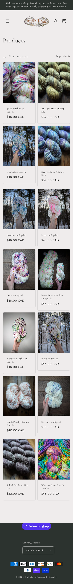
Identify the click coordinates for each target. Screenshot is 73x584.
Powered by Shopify (46, 577)
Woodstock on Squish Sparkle (52, 487)
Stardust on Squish (51, 421)
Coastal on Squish (16, 171)
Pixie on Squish (49, 358)
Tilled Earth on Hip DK (17, 487)
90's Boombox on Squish (16, 110)
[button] (7, 21)
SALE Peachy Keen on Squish (18, 423)
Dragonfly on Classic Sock (52, 173)
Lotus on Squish (49, 235)
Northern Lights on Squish (17, 360)
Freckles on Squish (16, 235)
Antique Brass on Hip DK (53, 110)
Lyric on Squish (15, 295)
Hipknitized (30, 577)
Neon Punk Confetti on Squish (52, 297)
